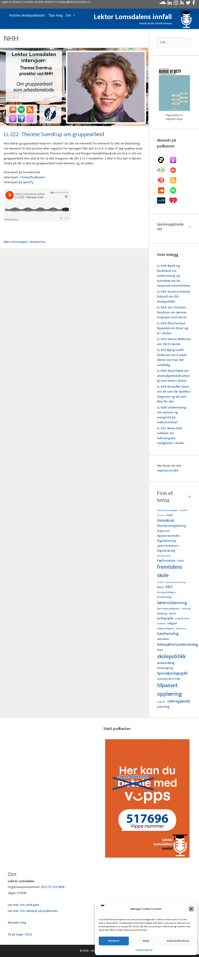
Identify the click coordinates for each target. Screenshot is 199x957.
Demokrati (165, 520)
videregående (178, 701)
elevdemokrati (164, 556)
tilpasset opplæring (169, 689)
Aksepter (114, 940)
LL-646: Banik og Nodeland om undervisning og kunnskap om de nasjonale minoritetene (173, 275)
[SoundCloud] (163, 190)
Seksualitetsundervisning (177, 644)
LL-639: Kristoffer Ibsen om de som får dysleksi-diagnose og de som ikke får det (174, 394)
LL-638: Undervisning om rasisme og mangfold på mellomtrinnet (171, 415)
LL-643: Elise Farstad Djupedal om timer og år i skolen (172, 328)
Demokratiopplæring (171, 525)
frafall (180, 561)
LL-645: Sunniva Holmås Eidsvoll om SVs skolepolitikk (173, 296)
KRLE (169, 587)
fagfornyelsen (166, 560)
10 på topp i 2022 (20, 934)
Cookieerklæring (144, 950)
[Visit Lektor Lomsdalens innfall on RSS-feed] (182, 4)
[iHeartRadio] (175, 200)
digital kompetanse (168, 546)
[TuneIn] (163, 200)
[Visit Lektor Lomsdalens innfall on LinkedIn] (170, 4)
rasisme (161, 623)
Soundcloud (31, 172)
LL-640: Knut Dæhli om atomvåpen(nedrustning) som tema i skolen (173, 375)
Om (68, 15)
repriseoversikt (167, 470)
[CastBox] (175, 170)
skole (160, 650)
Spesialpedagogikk (172, 673)
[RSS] (175, 180)
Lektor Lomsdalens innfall (133, 17)
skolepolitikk (171, 657)
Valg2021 (161, 702)
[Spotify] (175, 190)
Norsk (172, 614)
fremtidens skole (169, 571)
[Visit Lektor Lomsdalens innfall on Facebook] (193, 4)
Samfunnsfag (168, 634)
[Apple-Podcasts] (175, 160)
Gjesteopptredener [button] (170, 226)
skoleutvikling (166, 663)
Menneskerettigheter (168, 609)
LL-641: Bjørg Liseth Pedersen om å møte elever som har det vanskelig (172, 357)
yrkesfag (163, 706)
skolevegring (165, 668)
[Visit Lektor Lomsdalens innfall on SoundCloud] (162, 4)
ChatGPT (183, 510)
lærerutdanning (172, 603)
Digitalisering (166, 540)
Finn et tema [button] (165, 497)
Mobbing (162, 613)
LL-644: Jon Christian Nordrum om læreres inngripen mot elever (172, 312)
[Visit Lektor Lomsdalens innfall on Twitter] (188, 4)
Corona (160, 515)
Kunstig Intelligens (166, 592)
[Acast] (163, 160)
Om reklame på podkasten (39, 911)
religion (172, 623)
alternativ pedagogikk (167, 510)
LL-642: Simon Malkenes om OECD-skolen (174, 341)
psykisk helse (182, 619)
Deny (146, 940)
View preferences (178, 940)
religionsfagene (165, 629)
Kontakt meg (17, 922)
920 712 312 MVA (53, 887)
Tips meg (55, 15)
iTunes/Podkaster (32, 177)
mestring (186, 609)
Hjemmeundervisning (175, 582)
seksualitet (163, 639)
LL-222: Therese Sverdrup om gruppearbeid (54, 134)
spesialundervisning (168, 679)
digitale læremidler (168, 536)
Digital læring (166, 550)
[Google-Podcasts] (163, 170)
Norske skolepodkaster (27, 15)
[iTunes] (163, 180)
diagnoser (163, 531)
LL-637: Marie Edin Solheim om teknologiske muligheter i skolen (170, 436)
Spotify (28, 182)
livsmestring (164, 597)
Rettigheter (181, 628)
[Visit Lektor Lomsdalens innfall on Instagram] (176, 4)
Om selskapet (29, 905)
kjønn (160, 587)
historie (160, 582)
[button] (191, 909)
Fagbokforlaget (174, 119)
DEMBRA (169, 515)
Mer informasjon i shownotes (24, 242)
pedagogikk (165, 618)
